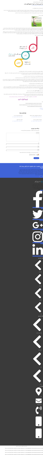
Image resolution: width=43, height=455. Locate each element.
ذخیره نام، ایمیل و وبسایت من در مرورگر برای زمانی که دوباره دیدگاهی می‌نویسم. (29, 152)
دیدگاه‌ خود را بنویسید (40, 5)
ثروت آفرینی (36, 5)
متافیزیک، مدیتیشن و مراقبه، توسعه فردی (38, 2)
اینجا (26, 99)
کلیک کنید (21, 99)
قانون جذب (33, 5)
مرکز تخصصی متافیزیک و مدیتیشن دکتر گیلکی (21, 446)
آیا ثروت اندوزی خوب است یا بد (18, 115)
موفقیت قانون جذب (36, 90)
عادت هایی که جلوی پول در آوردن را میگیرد (36, 115)
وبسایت (38, 149)
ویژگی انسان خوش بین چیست (37, 119)
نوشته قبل (41, 108)
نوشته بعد (41, 109)
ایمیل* (38, 146)
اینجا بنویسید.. (37, 132)
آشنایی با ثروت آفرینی (19, 119)
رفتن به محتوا (41, 0)
